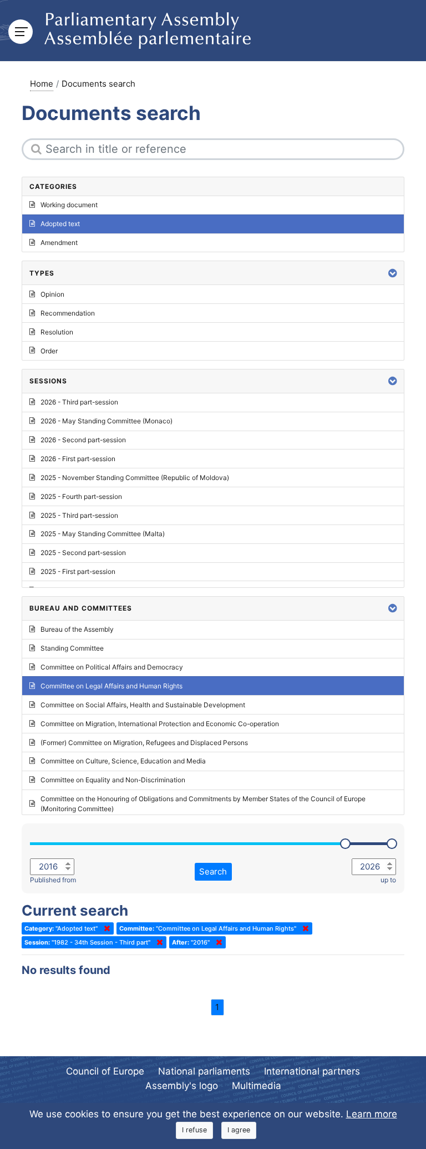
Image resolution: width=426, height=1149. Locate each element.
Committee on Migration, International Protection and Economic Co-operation (159, 724)
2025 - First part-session (77, 571)
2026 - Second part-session (83, 440)
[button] (392, 273)
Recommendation (67, 313)
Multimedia (256, 1085)
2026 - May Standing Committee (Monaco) (106, 421)
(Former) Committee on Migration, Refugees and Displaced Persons (144, 742)
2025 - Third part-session (79, 515)
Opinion (52, 294)
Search (213, 871)
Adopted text (60, 223)
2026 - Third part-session (79, 402)
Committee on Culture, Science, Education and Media (123, 761)
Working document (69, 205)
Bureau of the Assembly (77, 629)
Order (49, 351)
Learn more (371, 1114)
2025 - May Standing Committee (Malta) (102, 533)
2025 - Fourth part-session (81, 496)
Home (41, 83)
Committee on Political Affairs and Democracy (111, 667)
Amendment (59, 242)
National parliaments (204, 1071)
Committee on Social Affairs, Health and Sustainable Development (142, 705)
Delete (104, 928)
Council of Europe (105, 1071)
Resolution (56, 332)
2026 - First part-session (77, 458)
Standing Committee (72, 648)
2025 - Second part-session (83, 552)
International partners (312, 1071)
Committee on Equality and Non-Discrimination (112, 780)
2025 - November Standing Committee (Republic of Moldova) (134, 477)
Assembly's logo (181, 1085)
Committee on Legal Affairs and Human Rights (111, 686)
